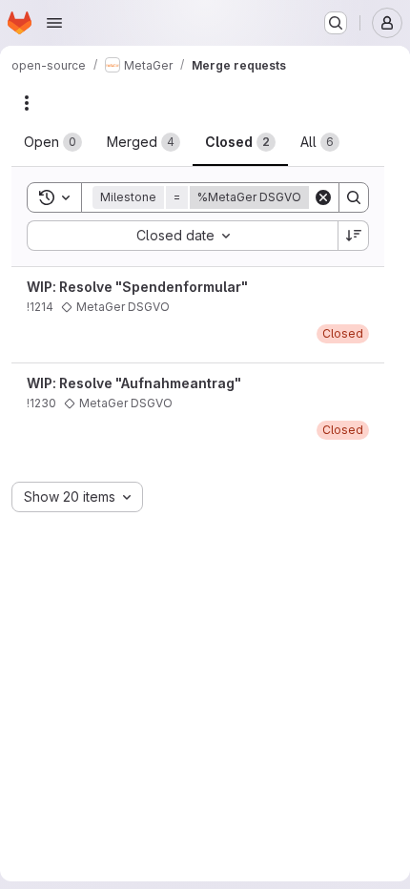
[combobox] (182, 235)
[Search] (353, 197)
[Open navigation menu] (54, 23)
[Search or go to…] (335, 22)
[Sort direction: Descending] (353, 235)
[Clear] (323, 197)
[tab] (52, 142)
